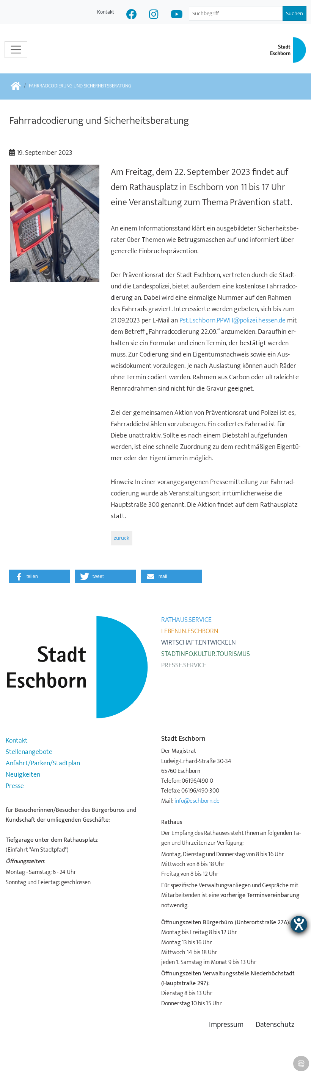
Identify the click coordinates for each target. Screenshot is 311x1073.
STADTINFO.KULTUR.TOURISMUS (205, 654)
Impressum (226, 1024)
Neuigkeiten (23, 774)
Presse (15, 786)
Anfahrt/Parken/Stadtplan (43, 763)
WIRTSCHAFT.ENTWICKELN (198, 642)
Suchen (294, 13)
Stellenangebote (29, 752)
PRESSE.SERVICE (183, 665)
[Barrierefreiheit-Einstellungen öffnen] (299, 924)
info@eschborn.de (197, 801)
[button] (39, 576)
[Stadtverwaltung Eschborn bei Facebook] (131, 15)
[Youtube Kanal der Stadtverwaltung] (177, 15)
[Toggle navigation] (16, 49)
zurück (121, 538)
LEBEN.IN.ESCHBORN (189, 631)
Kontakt (105, 12)
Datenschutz (275, 1024)
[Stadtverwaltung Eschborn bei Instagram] (154, 15)
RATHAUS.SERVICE (186, 620)
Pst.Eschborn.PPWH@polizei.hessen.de (232, 320)
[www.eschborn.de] (16, 86)
